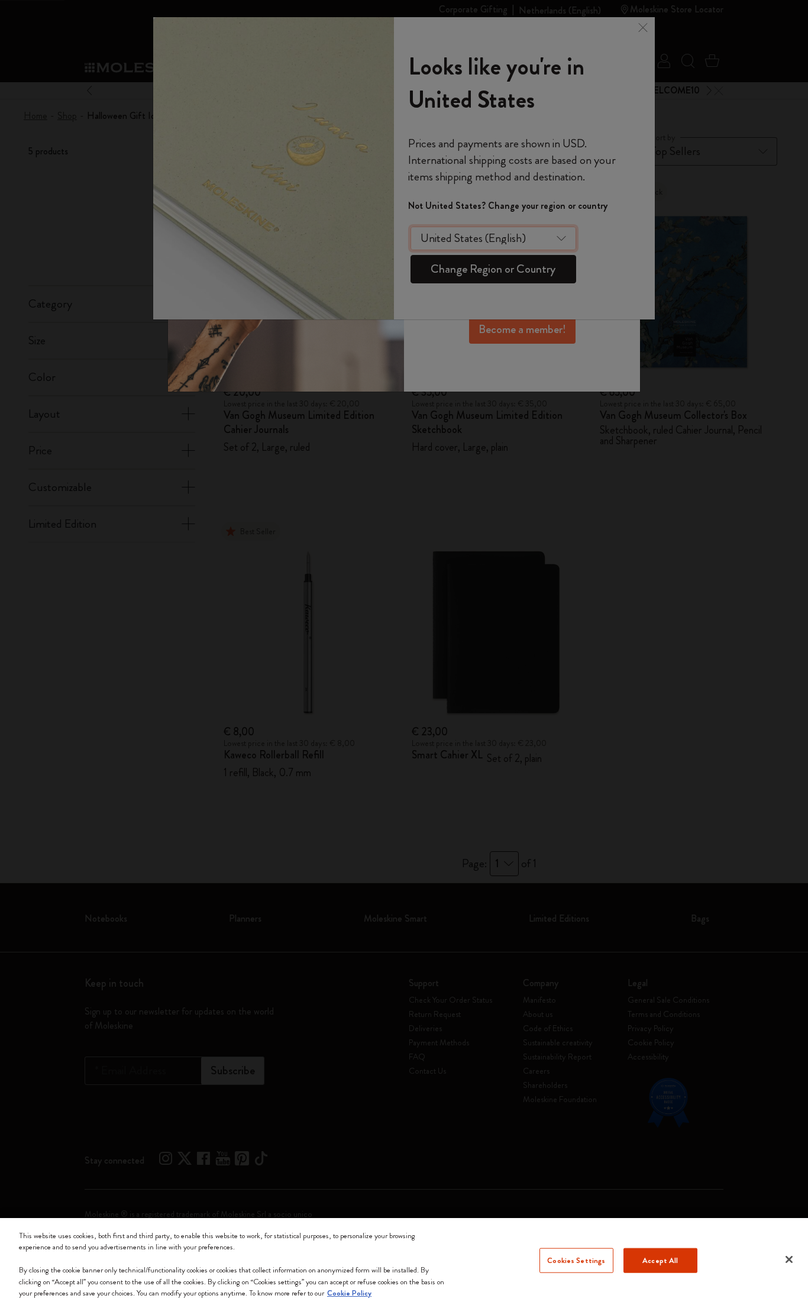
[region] (404, 1261)
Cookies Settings (576, 1260)
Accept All (660, 1260)
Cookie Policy (349, 1292)
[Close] (789, 1259)
